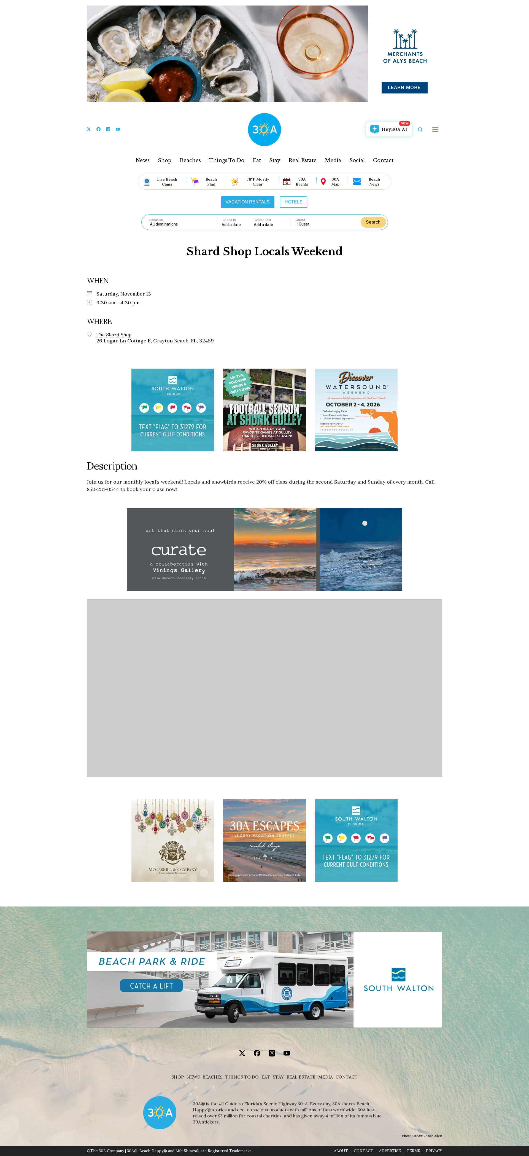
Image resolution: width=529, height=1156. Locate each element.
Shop (164, 160)
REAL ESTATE (301, 1077)
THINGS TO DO (242, 1077)
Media (333, 160)
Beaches (190, 160)
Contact (383, 160)
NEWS (193, 1077)
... (237, 224)
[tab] (247, 202)
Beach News (374, 182)
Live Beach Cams (167, 182)
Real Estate (302, 160)
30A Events (302, 182)
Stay (274, 160)
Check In (229, 219)
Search (373, 222)
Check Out (263, 219)
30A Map (335, 182)
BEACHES (213, 1077)
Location (156, 219)
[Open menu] (435, 129)
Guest (300, 219)
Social (357, 160)
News (143, 160)
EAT (265, 1077)
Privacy (434, 1151)
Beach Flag (211, 182)
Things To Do (226, 160)
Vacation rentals (248, 202)
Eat (257, 160)
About (341, 1151)
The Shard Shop (113, 335)
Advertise (390, 1151)
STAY (278, 1077)
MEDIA (325, 1077)
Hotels (294, 202)
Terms (413, 1151)
